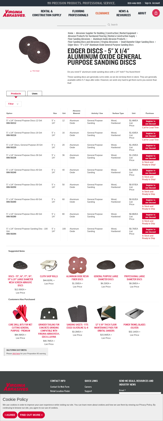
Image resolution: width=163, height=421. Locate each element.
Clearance (102, 13)
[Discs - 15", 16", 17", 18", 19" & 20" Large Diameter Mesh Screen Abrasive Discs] (20, 265)
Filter (11, 104)
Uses (34, 93)
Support (88, 391)
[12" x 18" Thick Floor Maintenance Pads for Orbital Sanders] (106, 313)
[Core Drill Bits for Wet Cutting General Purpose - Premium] (20, 313)
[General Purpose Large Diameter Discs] (106, 265)
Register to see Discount (150, 122)
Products (16, 93)
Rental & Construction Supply (46, 13)
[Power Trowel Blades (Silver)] (134, 313)
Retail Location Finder (60, 391)
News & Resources (124, 13)
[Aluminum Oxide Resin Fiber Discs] (77, 265)
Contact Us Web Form (59, 386)
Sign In (148, 3)
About (142, 13)
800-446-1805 (134, 3)
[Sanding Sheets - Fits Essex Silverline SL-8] (77, 313)
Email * (122, 390)
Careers (88, 386)
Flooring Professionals (78, 13)
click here (16, 354)
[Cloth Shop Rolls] (48, 265)
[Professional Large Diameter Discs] (134, 265)
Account (156, 3)
